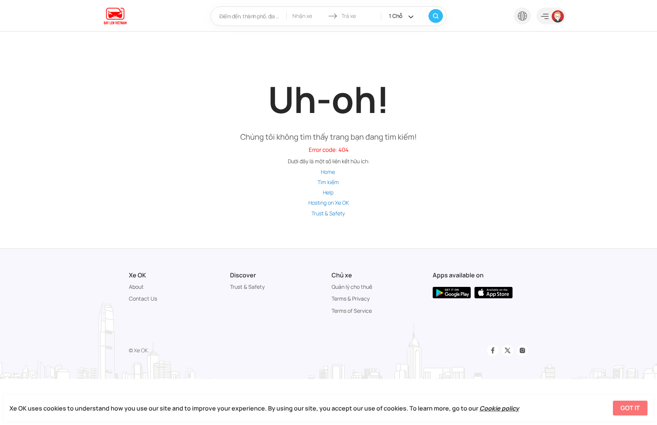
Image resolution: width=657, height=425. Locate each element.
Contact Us (143, 298)
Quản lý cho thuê (352, 286)
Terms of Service (352, 310)
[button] (522, 15)
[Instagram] (522, 350)
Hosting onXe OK (328, 202)
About (136, 286)
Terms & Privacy (351, 298)
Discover (243, 275)
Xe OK (137, 275)
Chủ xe (342, 275)
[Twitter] (507, 350)
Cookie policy (499, 408)
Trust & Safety (328, 213)
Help (328, 192)
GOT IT (630, 408)
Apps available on (458, 275)
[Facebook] (492, 350)
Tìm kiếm (328, 182)
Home (328, 171)
